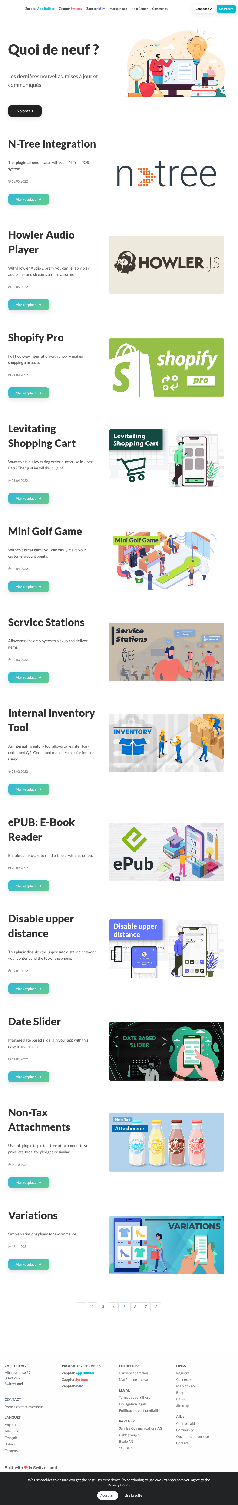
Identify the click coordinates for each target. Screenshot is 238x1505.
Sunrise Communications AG (140, 1428)
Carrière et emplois (134, 1373)
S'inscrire (225, 8)
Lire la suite (133, 1495)
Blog (179, 1392)
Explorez (22, 111)
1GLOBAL (127, 1448)
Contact (182, 1443)
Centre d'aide (186, 1423)
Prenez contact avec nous (24, 1407)
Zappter (78, 1373)
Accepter (107, 1495)
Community (160, 8)
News (180, 1399)
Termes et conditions (135, 1397)
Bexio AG (126, 1441)
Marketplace (118, 8)
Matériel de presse (133, 1379)
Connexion (203, 8)
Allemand (12, 1431)
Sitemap (182, 1405)
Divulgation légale (133, 1404)
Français (11, 1437)
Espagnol (12, 1450)
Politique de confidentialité (139, 1410)
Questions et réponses (193, 1436)
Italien (10, 1444)
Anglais (10, 1424)
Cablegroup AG (130, 1435)
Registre (182, 1373)
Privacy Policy (119, 1485)
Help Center (139, 8)
